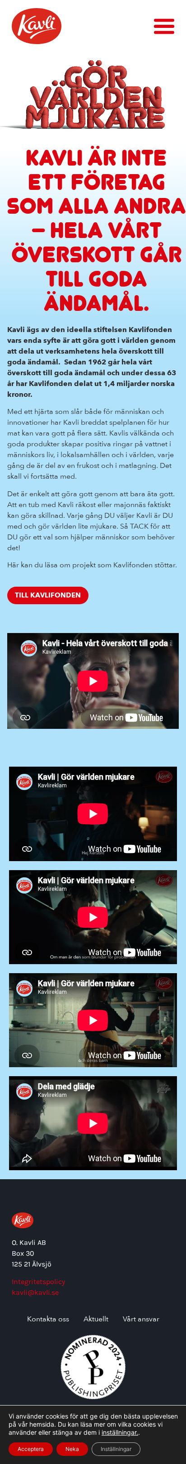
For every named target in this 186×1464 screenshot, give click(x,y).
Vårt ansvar (141, 1319)
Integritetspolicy (38, 1281)
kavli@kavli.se (35, 1292)
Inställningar (116, 1449)
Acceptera (31, 1449)
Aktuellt (96, 1319)
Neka (72, 1449)
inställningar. (120, 1432)
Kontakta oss (48, 1319)
